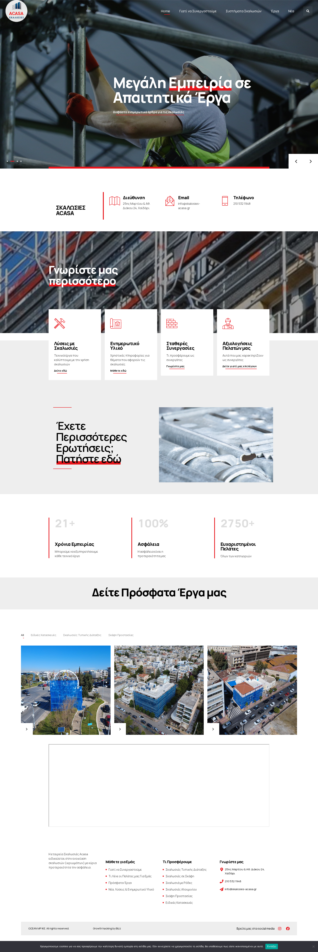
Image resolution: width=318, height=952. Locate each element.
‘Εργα (275, 11)
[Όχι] (313, 946)
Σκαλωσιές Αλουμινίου (181, 889)
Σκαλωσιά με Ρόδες (179, 883)
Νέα (291, 11)
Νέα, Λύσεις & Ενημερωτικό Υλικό (131, 889)
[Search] (307, 11)
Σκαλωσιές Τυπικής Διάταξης (186, 870)
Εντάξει (271, 946)
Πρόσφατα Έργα (120, 883)
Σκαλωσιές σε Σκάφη (180, 876)
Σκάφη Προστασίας (179, 896)
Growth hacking (102, 928)
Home (165, 11)
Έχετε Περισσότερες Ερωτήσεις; (91, 442)
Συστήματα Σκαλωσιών (244, 11)
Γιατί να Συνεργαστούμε (198, 11)
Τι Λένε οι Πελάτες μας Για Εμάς (130, 876)
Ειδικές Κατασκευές (179, 903)
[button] (296, 161)
